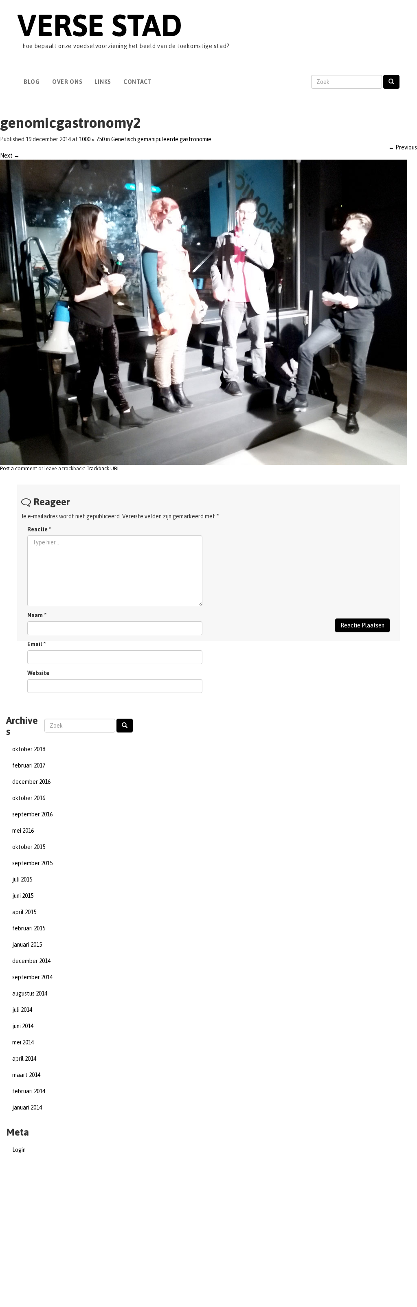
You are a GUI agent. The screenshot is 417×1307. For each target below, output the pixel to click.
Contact (137, 82)
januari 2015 (27, 944)
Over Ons (67, 82)
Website (38, 673)
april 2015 (24, 912)
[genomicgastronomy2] (203, 311)
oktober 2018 (28, 749)
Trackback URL (103, 468)
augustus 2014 (29, 993)
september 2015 (32, 863)
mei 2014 (23, 1042)
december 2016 (31, 781)
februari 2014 (28, 1091)
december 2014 (31, 961)
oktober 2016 (28, 798)
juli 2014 (22, 1010)
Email (34, 644)
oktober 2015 (28, 847)
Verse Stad (99, 25)
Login (19, 1150)
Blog (32, 82)
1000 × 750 (92, 139)
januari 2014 (27, 1107)
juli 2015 (22, 879)
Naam (35, 615)
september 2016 (32, 814)
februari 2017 (28, 765)
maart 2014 (26, 1075)
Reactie (39, 529)
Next (10, 155)
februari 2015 (28, 928)
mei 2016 (23, 830)
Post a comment (18, 468)
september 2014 (32, 977)
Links (102, 82)
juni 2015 (22, 896)
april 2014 (24, 1058)
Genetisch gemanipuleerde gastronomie (161, 139)
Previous (402, 147)
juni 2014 (22, 1026)
